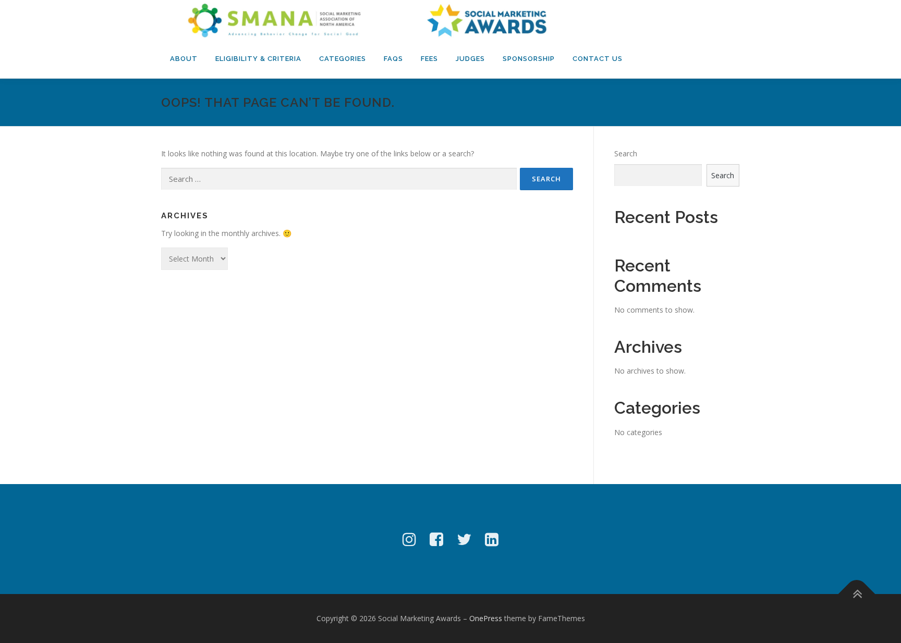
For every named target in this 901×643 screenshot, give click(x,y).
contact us (598, 59)
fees (429, 59)
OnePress (485, 618)
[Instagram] (409, 539)
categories (342, 59)
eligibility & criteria (258, 59)
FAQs (393, 59)
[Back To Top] (856, 594)
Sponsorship (529, 59)
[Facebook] (436, 539)
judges (470, 59)
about (184, 59)
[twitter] (464, 539)
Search (625, 153)
